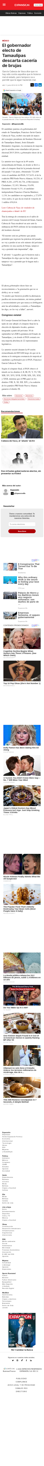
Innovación (6, 1252)
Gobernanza (7, 1245)
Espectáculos (7, 1177)
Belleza (5, 1186)
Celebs (5, 1201)
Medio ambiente (8, 1241)
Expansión (14, 490)
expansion (32, 1360)
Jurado (5, 1307)
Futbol (4, 1275)
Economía (38, 13)
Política (30, 13)
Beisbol (5, 1277)
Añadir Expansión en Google (13, 90)
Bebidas (5, 1297)
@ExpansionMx (18, 124)
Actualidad (6, 1263)
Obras (4, 1145)
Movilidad (6, 1248)
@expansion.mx (22, 1360)
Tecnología (6, 1143)
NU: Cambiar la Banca (22, 1350)
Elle (3, 1194)
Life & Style (6, 1207)
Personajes (6, 1301)
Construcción (7, 1226)
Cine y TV (6, 1216)
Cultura (5, 1190)
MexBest (5, 1292)
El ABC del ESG (8, 1254)
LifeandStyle (7, 1151)
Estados (5, 1166)
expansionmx (14, 1360)
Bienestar (6, 1303)
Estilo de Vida (8, 1305)
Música (5, 1218)
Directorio (21, 1391)
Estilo (4, 1209)
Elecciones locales (34, 399)
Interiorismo (7, 1235)
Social (4, 1243)
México (5, 40)
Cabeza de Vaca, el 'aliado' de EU (18, 441)
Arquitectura (7, 1233)
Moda (4, 1183)
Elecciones (18, 396)
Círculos (5, 1181)
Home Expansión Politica (12, 1137)
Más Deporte (7, 1284)
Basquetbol (7, 1282)
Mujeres (5, 1149)
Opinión (5, 1169)
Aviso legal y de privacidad (21, 1385)
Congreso (6, 1162)
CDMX (4, 1164)
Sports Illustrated (9, 1273)
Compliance (21, 1382)
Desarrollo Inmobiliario (11, 1228)
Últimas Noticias (11, 13)
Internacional (7, 1141)
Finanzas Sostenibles (11, 1250)
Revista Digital (38, 5)
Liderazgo (6, 1265)
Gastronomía (7, 1295)
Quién (4, 1175)
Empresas (22, 13)
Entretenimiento (8, 1211)
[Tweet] (32, 85)
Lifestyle (6, 1286)
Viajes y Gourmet (9, 1188)
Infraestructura (8, 1231)
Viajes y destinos (9, 1299)
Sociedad (6, 1171)
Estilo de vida (7, 1203)
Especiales (6, 1269)
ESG (3, 1147)
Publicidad (21, 1378)
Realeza (5, 1179)
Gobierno (6, 1158)
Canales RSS (21, 1388)
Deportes (6, 1213)
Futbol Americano (9, 1280)
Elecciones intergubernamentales (14, 399)
